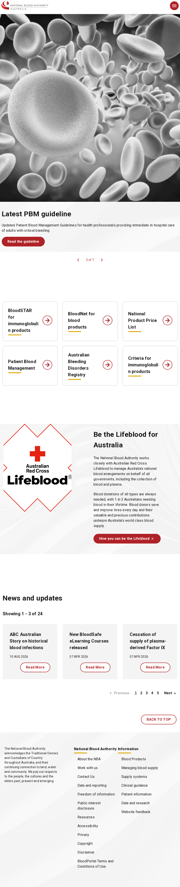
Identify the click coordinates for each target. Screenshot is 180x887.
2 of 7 (90, 260)
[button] (23, 241)
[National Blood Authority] (24, 5)
